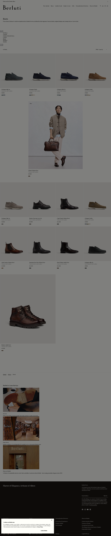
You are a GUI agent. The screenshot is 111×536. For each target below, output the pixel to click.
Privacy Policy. (40, 527)
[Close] (51, 520)
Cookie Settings (44, 530)
